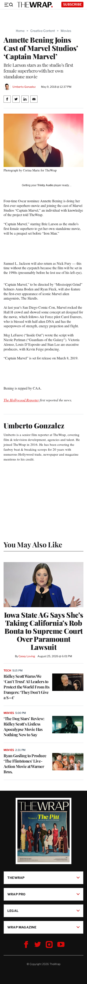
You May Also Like (33, 544)
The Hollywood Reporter (21, 400)
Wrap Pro (16, 894)
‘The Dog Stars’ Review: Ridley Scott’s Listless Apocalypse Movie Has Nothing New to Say (24, 726)
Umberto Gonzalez (24, 86)
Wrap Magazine (22, 927)
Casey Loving (27, 656)
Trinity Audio (45, 185)
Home (20, 31)
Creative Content (42, 31)
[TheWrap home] (35, 4)
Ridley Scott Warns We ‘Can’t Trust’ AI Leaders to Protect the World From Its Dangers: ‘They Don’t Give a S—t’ (26, 686)
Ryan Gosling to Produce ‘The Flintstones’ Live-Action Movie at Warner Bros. (25, 763)
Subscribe (72, 4)
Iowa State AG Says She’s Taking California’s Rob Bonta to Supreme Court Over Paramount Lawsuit (43, 631)
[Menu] (8, 4)
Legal (13, 910)
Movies (66, 31)
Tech (7, 670)
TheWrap (16, 877)
